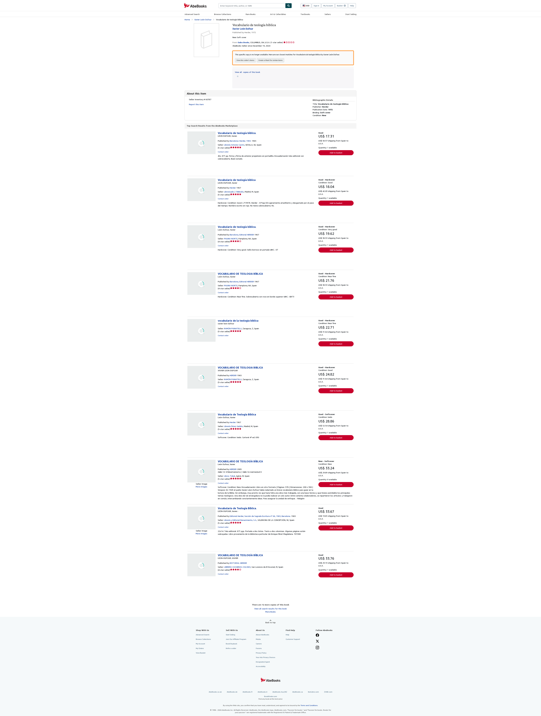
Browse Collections (222, 14)
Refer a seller (231, 648)
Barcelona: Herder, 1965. (240, 141)
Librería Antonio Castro (234, 145)
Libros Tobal (229, 476)
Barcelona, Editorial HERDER (242, 234)
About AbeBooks (262, 635)
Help (352, 6)
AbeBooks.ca (297, 692)
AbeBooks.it (262, 692)
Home (187, 19)
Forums (259, 648)
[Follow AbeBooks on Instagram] (317, 648)
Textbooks (305, 14)
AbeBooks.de (232, 692)
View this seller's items (245, 60)
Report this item (196, 104)
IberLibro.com (313, 692)
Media (258, 639)
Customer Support (293, 639)
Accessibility (260, 666)
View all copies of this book (247, 72)
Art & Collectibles (278, 14)
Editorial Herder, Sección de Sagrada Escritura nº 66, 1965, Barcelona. (260, 516)
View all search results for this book (270, 608)
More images (201, 486)
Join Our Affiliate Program (236, 639)
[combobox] (251, 5)
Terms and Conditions (309, 705)
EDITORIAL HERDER (238, 563)
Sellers (328, 14)
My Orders (200, 648)
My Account (328, 6)
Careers (259, 644)
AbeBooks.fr (247, 692)
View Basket (200, 653)
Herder (233, 188)
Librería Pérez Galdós (233, 426)
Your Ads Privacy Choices (265, 657)
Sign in (316, 6)
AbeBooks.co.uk (215, 692)
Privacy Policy (261, 653)
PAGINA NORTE (231, 238)
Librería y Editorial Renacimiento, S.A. (240, 520)
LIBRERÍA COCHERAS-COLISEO (237, 567)
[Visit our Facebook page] (317, 635)
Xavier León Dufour (202, 19)
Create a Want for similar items (270, 60)
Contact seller (223, 152)
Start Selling (350, 14)
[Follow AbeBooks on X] (317, 641)
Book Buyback (231, 644)
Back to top (270, 622)
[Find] (288, 5)
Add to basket (336, 152)
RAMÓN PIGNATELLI (233, 328)
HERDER (233, 375)
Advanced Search (192, 14)
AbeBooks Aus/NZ (279, 692)
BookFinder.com (270, 697)
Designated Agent (263, 662)
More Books (270, 611)
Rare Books (251, 14)
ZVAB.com (328, 692)
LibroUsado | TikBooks (234, 191)
